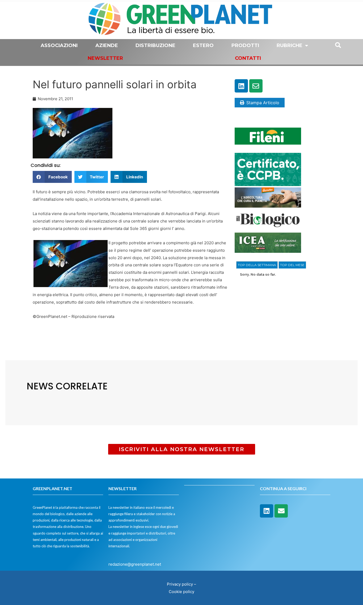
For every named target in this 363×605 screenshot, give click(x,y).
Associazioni (59, 45)
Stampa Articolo (262, 102)
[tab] (257, 265)
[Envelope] (256, 86)
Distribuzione (155, 45)
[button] (52, 177)
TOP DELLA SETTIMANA (257, 265)
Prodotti (245, 45)
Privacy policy (180, 584)
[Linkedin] (241, 86)
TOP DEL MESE (292, 265)
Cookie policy (181, 591)
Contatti (248, 58)
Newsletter (105, 58)
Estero (203, 45)
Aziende (106, 45)
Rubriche (289, 45)
